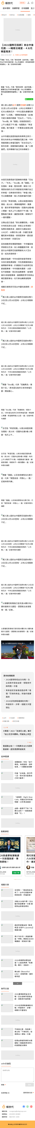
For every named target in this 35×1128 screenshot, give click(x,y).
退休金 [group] (12, 15)
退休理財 (6, 8)
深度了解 (25, 873)
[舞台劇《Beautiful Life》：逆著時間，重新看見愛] (7, 974)
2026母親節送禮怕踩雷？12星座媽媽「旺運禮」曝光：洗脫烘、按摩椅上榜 (24, 962)
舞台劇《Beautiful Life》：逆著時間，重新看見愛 (24, 973)
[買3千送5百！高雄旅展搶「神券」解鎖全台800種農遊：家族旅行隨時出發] (7, 939)
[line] (27, 1106)
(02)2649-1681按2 (14, 1114)
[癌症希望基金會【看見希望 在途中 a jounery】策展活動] (7, 928)
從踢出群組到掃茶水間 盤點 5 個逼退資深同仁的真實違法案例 (23, 1042)
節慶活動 (6, 721)
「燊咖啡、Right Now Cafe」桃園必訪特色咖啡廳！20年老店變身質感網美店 (24, 799)
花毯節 (12, 718)
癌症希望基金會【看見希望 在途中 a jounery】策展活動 (24, 927)
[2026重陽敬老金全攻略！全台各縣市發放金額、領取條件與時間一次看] (7, 997)
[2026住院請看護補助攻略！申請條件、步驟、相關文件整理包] (7, 1008)
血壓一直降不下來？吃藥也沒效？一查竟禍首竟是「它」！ (23, 810)
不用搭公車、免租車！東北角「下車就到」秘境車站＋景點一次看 (23, 1031)
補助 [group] (29, 15)
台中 (4, 718)
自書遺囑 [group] (21, 15)
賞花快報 (16, 721)
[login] (28, 3)
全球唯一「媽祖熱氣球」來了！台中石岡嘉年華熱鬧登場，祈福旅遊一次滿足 (24, 892)
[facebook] (24, 1106)
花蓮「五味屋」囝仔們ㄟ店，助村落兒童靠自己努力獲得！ (23, 775)
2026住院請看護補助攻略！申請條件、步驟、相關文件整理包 (24, 1007)
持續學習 (16, 8)
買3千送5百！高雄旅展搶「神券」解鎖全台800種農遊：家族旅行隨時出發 (24, 938)
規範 (2, 1085)
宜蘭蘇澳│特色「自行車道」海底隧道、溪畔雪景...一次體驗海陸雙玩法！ (24, 764)
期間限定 (22, 718)
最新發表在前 (27, 1092)
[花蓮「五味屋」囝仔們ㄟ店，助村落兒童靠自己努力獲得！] (7, 776)
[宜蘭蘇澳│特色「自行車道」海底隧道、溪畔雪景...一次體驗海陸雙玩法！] (7, 765)
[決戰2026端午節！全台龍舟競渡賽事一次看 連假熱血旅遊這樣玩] (7, 904)
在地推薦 (25, 8)
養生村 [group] (4, 15)
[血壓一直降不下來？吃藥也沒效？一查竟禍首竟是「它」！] (7, 811)
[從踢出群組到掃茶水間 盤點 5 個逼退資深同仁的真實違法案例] (7, 1043)
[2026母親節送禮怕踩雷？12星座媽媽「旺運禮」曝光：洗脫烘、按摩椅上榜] (7, 963)
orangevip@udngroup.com (17, 1111)
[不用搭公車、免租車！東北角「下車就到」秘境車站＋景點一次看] (7, 1032)
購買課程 (22, 3)
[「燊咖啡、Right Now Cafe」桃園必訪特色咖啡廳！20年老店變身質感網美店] (7, 800)
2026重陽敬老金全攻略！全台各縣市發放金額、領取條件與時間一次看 (23, 996)
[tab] (14, 879)
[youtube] (31, 1106)
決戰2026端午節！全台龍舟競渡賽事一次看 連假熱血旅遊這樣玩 (24, 903)
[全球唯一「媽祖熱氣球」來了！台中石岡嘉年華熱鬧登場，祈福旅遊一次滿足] (7, 893)
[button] (32, 3)
